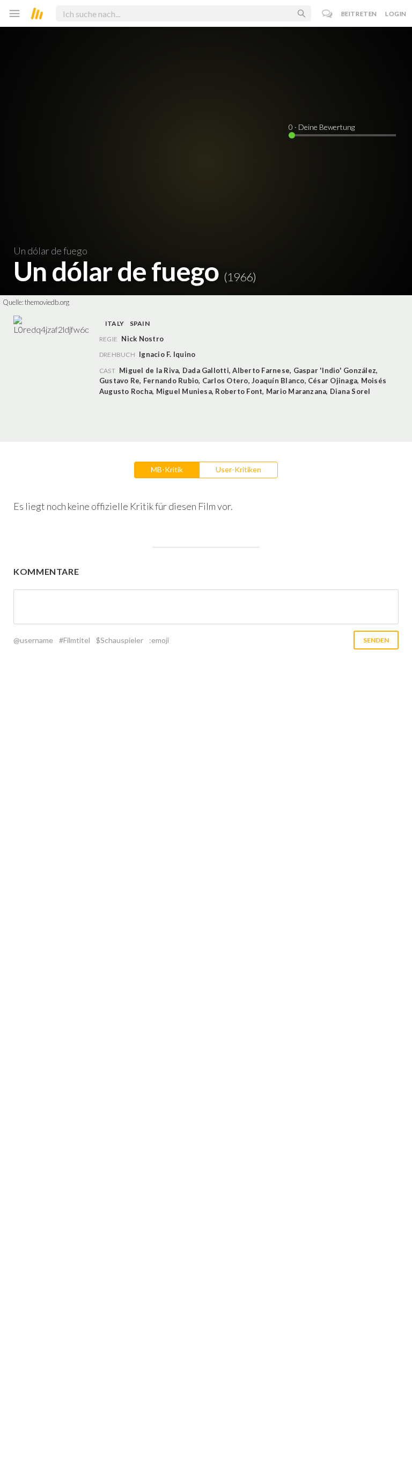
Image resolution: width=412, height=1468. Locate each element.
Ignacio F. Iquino (167, 354)
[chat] (327, 13)
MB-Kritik (167, 469)
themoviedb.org (47, 302)
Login (396, 13)
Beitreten (359, 13)
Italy (114, 323)
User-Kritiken (238, 469)
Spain (140, 323)
